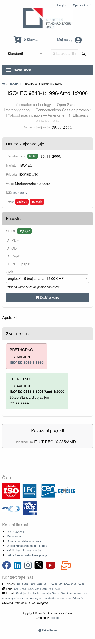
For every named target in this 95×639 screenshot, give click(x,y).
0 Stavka (30, 39)
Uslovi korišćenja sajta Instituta (27, 546)
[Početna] (3, 83)
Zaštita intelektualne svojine (24, 550)
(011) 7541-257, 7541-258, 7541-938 (37, 589)
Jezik (9, 271)
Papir (15, 256)
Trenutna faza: (16, 156)
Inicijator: (12, 165)
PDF (15, 240)
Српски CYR (82, 5)
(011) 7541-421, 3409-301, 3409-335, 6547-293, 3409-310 (52, 584)
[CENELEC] (67, 490)
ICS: (9, 192)
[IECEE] (29, 508)
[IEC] (29, 490)
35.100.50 (21, 192)
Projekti (15, 83)
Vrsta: (10, 183)
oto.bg (55, 618)
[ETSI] (11, 508)
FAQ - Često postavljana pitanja (27, 555)
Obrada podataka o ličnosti (24, 541)
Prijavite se (49, 630)
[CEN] (48, 490)
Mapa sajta (14, 536)
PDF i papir (20, 263)
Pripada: (12, 174)
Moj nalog (65, 39)
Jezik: (10, 202)
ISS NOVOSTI (16, 531)
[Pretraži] (83, 53)
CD (14, 248)
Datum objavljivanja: (37, 127)
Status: (11, 231)
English (62, 5)
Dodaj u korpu (49, 297)
